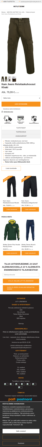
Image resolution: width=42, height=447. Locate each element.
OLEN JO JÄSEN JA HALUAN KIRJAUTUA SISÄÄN (20, 288)
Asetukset (21, 443)
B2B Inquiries (21, 318)
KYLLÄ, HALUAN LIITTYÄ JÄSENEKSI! (21, 281)
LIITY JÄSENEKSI (21, 301)
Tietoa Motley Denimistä (21, 314)
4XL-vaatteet (21, 374)
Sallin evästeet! (21, 431)
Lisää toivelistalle (11, 168)
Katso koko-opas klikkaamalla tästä (17, 162)
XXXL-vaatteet (21, 371)
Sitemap (21, 323)
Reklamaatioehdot (21, 358)
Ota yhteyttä (21, 312)
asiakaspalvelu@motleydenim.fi (31, 1)
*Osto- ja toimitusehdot (21, 354)
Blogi (21, 316)
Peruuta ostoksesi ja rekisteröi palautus (21, 308)
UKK (21, 310)
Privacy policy (21, 360)
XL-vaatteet (21, 367)
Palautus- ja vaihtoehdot (21, 356)
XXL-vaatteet (21, 369)
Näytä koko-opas (8, 111)
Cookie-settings (21, 362)
